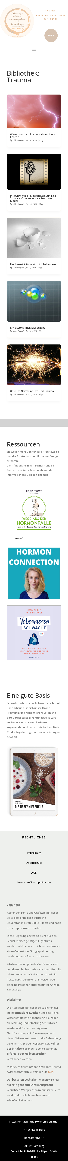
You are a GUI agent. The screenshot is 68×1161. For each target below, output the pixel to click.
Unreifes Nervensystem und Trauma (32, 391)
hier (50, 1072)
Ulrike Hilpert (18, 140)
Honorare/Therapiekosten (34, 882)
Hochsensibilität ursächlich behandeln (33, 264)
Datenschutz (34, 863)
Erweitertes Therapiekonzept (27, 327)
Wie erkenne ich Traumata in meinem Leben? (32, 136)
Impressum (34, 853)
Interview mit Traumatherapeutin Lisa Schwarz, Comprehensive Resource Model (33, 198)
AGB (34, 872)
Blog (41, 140)
